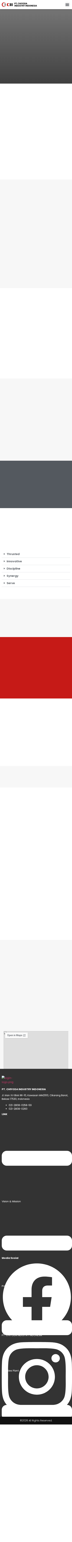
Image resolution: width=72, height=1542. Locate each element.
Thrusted (13, 554)
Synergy (13, 576)
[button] (67, 4)
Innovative (14, 561)
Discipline (13, 569)
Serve (11, 583)
